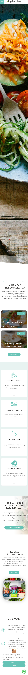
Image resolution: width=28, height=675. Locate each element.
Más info (14, 665)
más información (14, 527)
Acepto (14, 662)
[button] (24, 671)
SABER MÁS (14, 572)
